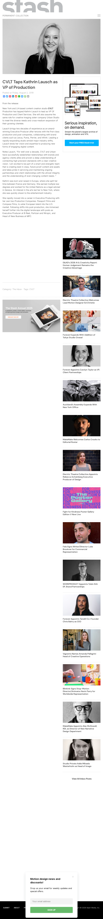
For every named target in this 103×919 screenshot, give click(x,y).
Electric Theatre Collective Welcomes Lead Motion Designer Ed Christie (81, 301)
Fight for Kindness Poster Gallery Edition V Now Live (78, 513)
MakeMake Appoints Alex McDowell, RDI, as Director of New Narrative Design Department (80, 729)
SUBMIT (6, 908)
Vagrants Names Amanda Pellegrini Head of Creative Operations (79, 655)
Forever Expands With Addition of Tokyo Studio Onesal (79, 336)
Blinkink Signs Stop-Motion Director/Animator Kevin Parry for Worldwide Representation (79, 691)
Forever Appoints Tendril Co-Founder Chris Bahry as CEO (81, 620)
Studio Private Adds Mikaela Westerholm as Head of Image (77, 765)
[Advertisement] (31, 256)
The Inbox (17, 289)
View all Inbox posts (82, 778)
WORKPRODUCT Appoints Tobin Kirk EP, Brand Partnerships (80, 585)
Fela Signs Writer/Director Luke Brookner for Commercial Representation (78, 549)
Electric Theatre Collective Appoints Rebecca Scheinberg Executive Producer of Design (80, 477)
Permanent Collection (15, 15)
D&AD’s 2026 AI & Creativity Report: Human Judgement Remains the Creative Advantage (80, 265)
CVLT (50, 108)
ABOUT (17, 908)
